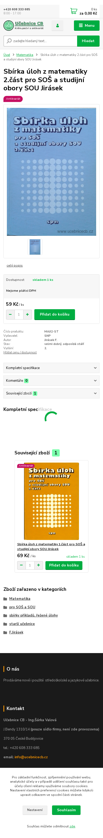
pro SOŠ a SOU (22, 607)
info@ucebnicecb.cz (31, 757)
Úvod (6, 55)
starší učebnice (22, 624)
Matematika (24, 55)
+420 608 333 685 (16, 9)
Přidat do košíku (54, 314)
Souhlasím (66, 810)
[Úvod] (23, 25)
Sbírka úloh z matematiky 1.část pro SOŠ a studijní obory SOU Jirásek (51, 546)
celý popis (15, 265)
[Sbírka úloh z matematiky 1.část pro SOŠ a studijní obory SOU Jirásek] (51, 501)
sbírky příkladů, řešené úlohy (33, 615)
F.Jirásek (16, 632)
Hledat (88, 40)
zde (72, 826)
